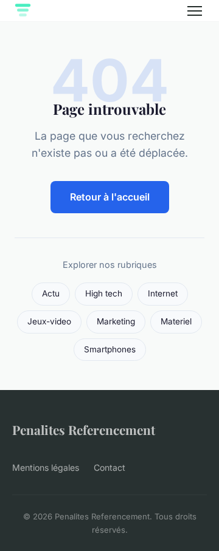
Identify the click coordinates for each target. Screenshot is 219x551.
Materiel (176, 321)
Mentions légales (45, 467)
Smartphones (110, 349)
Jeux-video (49, 321)
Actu (51, 293)
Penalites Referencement (83, 429)
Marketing (116, 321)
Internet (163, 293)
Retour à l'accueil (110, 197)
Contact (109, 467)
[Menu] (194, 11)
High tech (103, 293)
